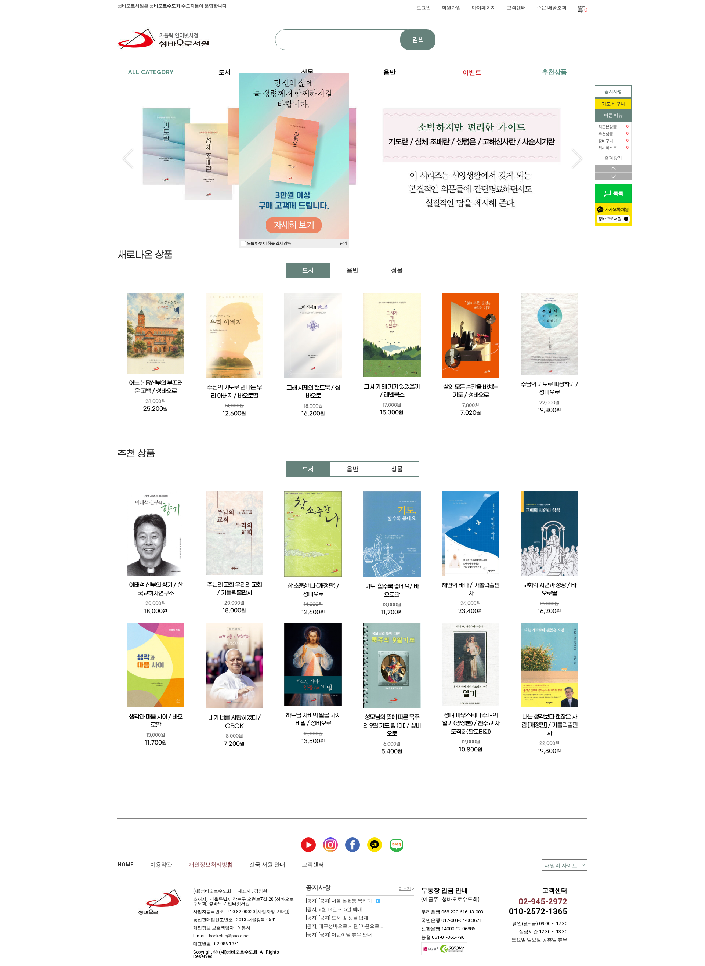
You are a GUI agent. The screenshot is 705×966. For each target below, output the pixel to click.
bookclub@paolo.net (229, 935)
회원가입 (451, 7)
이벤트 (472, 72)
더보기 (405, 888)
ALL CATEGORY (150, 72)
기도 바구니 (613, 104)
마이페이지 (484, 7)
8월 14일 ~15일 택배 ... (336, 909)
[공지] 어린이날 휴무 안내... (340, 934)
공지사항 (613, 91)
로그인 (423, 7)
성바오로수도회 (164, 5)
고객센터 (516, 7)
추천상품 (554, 72)
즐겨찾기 (613, 158)
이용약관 (161, 864)
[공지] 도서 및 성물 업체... (339, 917)
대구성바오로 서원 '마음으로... (344, 926)
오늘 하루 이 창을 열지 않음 (268, 243)
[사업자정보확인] (272, 911)
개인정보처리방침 (211, 864)
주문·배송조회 (552, 7)
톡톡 (617, 193)
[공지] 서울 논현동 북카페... (341, 901)
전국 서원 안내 (267, 864)
